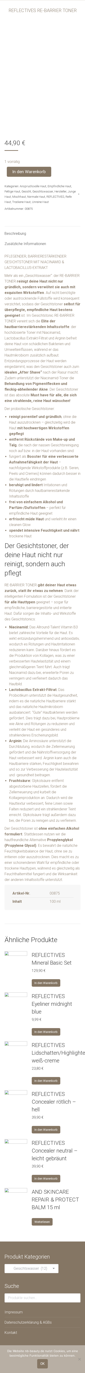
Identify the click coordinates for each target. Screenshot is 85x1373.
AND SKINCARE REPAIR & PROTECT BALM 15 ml (55, 1200)
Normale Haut (36, 196)
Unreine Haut (40, 202)
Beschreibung (15, 233)
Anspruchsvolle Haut (33, 186)
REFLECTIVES (55, 196)
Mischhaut (19, 196)
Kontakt (11, 1332)
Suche (75, 1297)
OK (42, 1364)
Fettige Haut (12, 191)
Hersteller (60, 191)
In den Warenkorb (29, 171)
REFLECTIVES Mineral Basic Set (52, 959)
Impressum (14, 1312)
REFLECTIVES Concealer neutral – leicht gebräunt (55, 1151)
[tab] (42, 231)
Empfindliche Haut (59, 186)
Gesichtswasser (42, 191)
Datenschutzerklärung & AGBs (28, 1322)
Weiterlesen (42, 1222)
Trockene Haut (21, 202)
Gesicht (26, 191)
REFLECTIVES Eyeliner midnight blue (52, 1004)
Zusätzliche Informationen (25, 244)
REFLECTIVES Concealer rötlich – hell (54, 1102)
